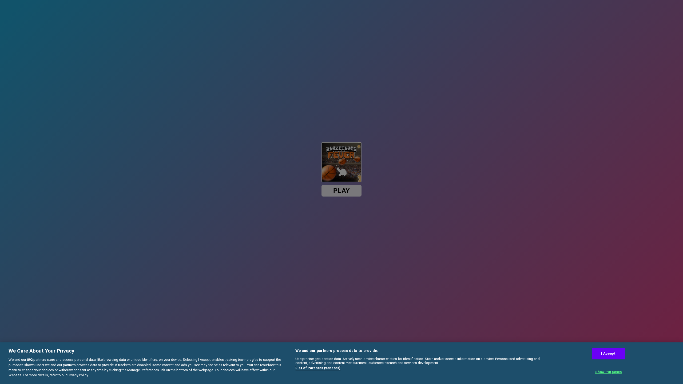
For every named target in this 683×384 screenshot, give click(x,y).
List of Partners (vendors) (317, 368)
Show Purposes (608, 372)
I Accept (608, 353)
